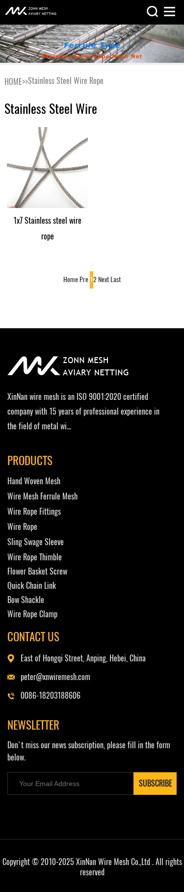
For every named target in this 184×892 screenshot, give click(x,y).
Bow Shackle (25, 600)
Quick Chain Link (31, 585)
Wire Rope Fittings (34, 511)
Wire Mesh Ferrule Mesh (42, 496)
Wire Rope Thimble (34, 557)
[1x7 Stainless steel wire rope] (47, 167)
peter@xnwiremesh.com (55, 677)
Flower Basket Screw (37, 571)
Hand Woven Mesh (33, 481)
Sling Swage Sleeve (35, 542)
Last (115, 279)
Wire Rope (22, 527)
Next (103, 279)
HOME (13, 82)
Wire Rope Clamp (32, 614)
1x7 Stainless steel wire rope (47, 228)
